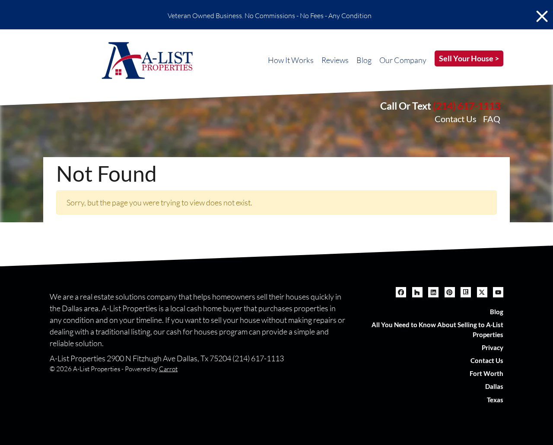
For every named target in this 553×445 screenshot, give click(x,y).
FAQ (491, 119)
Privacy (492, 347)
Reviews (335, 60)
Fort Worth (486, 373)
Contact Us (456, 119)
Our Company (402, 60)
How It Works (291, 60)
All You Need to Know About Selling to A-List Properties (437, 329)
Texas (495, 400)
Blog (364, 60)
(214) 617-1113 (466, 106)
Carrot (168, 369)
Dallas (494, 386)
